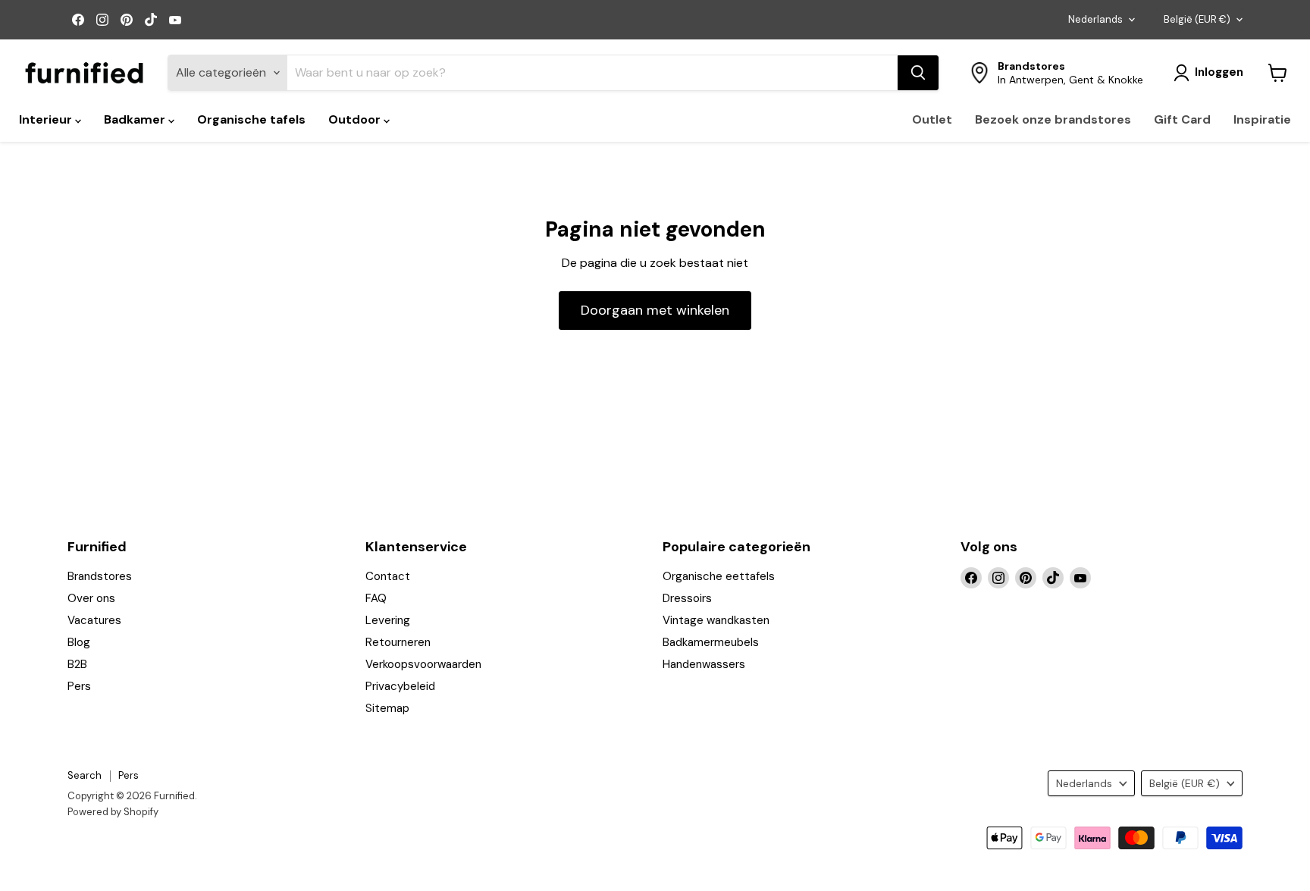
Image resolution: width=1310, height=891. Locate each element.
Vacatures (94, 620)
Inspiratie (1262, 119)
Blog (78, 642)
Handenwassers (704, 664)
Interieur (47, 119)
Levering (387, 620)
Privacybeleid (400, 686)
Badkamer (136, 119)
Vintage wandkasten (716, 620)
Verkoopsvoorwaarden (423, 664)
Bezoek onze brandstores (1053, 119)
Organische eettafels (719, 576)
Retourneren (398, 642)
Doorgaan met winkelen (655, 310)
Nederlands (1095, 19)
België (1197, 19)
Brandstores (99, 576)
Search (84, 775)
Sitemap (387, 708)
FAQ (376, 598)
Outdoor (356, 119)
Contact (387, 576)
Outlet (932, 119)
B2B (77, 664)
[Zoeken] (918, 72)
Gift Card (1182, 119)
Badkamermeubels (711, 642)
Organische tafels (251, 119)
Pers (79, 686)
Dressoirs (687, 598)
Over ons (91, 598)
